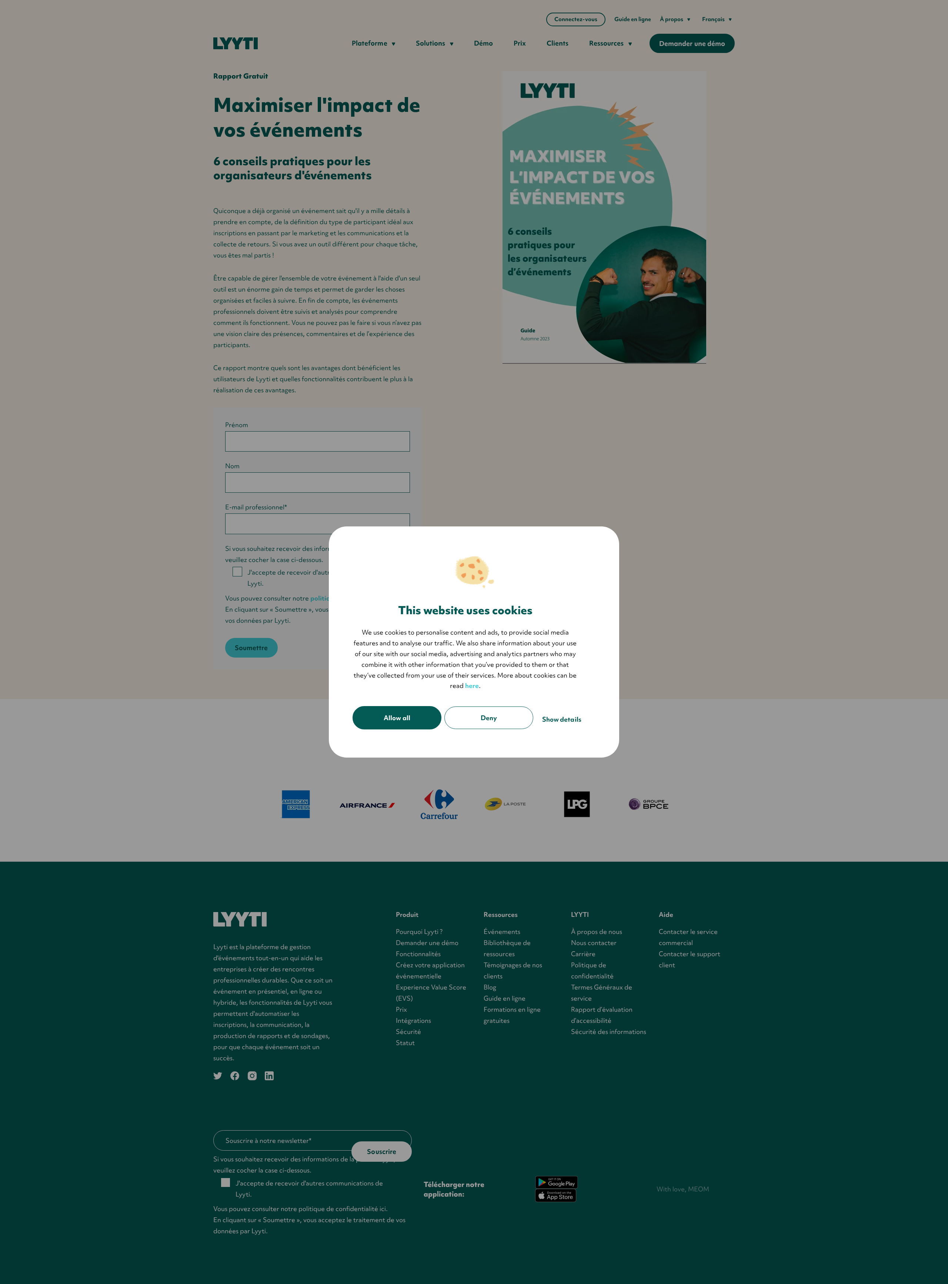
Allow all (397, 717)
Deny (489, 717)
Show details (561, 719)
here (472, 685)
